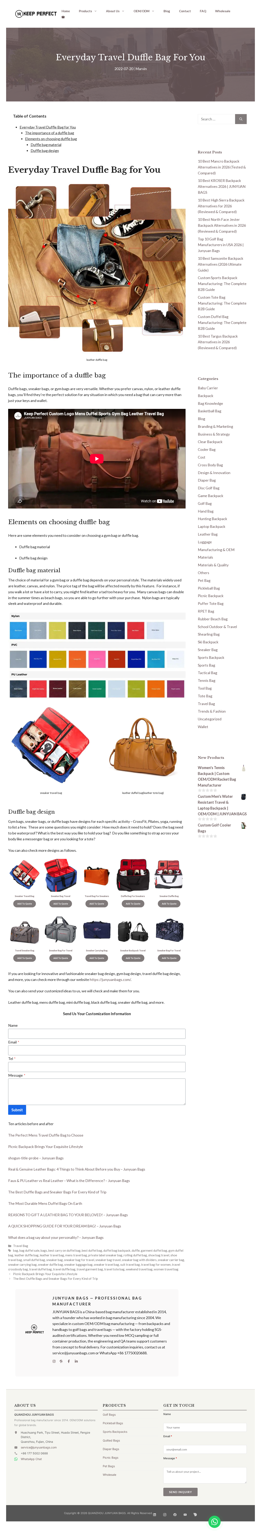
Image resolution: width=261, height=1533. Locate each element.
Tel (11, 1058)
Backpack (205, 395)
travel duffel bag (40, 1269)
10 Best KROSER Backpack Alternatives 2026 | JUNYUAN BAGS (222, 186)
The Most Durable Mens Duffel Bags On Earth (45, 1203)
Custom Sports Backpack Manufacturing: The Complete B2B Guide (222, 283)
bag (15, 1250)
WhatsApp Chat (31, 1459)
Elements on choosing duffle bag (51, 138)
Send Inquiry (180, 1492)
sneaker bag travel (108, 1260)
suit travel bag (130, 1264)
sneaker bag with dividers (139, 1260)
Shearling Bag (209, 634)
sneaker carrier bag (171, 1260)
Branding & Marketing (215, 426)
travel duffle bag (64, 1269)
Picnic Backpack (210, 595)
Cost (201, 457)
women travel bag (166, 1269)
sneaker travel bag (106, 1264)
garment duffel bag (154, 1250)
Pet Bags (109, 1466)
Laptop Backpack (211, 526)
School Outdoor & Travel (217, 626)
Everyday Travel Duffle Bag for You (48, 127)
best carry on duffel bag (64, 1250)
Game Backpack (210, 495)
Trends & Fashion (212, 711)
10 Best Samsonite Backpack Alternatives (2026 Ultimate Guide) (220, 264)
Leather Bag (208, 534)
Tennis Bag (206, 680)
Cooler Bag (207, 449)
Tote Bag (205, 696)
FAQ (203, 11)
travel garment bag (90, 1269)
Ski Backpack (208, 642)
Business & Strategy (214, 434)
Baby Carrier (208, 388)
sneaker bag (54, 1260)
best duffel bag (92, 1250)
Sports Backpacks (115, 1431)
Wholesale (222, 11)
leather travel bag (52, 1255)
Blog (167, 11)
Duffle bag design (45, 150)
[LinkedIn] (154, 1513)
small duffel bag (34, 1260)
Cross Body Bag (210, 465)
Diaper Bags (111, 1449)
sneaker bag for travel (79, 1260)
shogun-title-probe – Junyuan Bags (36, 1158)
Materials (205, 557)
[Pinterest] (195, 1513)
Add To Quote (24, 903)
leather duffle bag (26, 1255)
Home (66, 11)
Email (13, 1042)
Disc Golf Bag (208, 488)
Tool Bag (205, 688)
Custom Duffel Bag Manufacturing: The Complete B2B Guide (222, 322)
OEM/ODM (141, 11)
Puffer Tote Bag (210, 603)
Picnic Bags (110, 1457)
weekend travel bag (139, 1269)
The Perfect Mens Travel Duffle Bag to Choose (45, 1135)
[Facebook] (175, 1513)
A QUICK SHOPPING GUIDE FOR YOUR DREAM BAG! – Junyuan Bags (64, 1226)
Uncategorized (209, 719)
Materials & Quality (213, 565)
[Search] (241, 119)
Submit (17, 1110)
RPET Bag (206, 611)
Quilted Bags (111, 1440)
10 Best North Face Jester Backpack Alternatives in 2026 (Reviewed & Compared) (222, 225)
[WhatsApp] (214, 1522)
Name (13, 1025)
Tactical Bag (207, 672)
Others (203, 572)
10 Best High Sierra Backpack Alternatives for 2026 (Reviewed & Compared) (221, 206)
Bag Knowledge (210, 403)
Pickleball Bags (113, 1423)
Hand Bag (205, 511)
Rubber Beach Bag (213, 619)
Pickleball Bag (209, 588)
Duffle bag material (46, 144)
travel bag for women (156, 1264)
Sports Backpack (211, 657)
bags (44, 1250)
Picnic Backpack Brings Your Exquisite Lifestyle (45, 1146)
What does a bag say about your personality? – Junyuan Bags (56, 1237)
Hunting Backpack (212, 518)
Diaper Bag (207, 480)
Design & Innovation (214, 472)
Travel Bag (20, 1246)
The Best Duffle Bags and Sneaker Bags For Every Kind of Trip (57, 1192)
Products (85, 11)
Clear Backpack (210, 441)
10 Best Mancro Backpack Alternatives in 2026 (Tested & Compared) (222, 167)
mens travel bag (76, 1255)
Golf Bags (109, 1414)
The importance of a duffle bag (49, 133)
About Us (112, 11)
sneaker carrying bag (22, 1264)
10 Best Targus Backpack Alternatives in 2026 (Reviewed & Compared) (218, 342)
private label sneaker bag (105, 1255)
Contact (185, 11)
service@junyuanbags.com (39, 1447)
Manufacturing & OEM (216, 549)
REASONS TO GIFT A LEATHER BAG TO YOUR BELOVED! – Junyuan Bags (68, 1215)
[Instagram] (165, 1513)
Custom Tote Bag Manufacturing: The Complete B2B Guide (222, 303)
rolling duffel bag (135, 1255)
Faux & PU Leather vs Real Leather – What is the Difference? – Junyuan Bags (69, 1180)
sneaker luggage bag (78, 1264)
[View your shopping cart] (63, 17)
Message (16, 1075)
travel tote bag (114, 1269)
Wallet (203, 726)
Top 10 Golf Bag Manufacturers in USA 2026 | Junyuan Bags (221, 245)
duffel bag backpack (116, 1250)
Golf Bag (205, 503)
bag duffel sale (29, 1250)
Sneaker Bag (208, 649)
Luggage (205, 542)
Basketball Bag (209, 411)
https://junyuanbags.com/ (110, 979)
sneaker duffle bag (50, 1264)
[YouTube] (185, 1513)
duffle (136, 1250)
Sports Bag (206, 665)
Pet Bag (204, 580)
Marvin (141, 68)
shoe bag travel (158, 1255)
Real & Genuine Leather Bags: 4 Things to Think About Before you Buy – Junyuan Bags (76, 1169)
